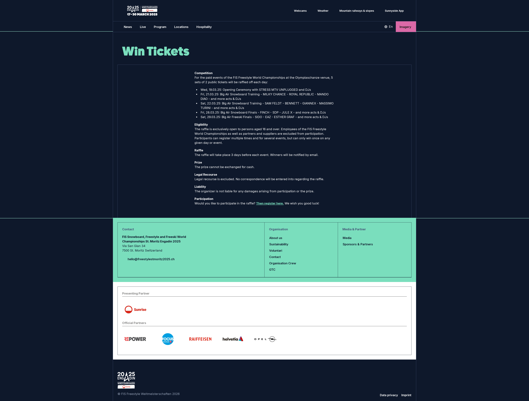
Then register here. (270, 203)
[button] (143, 27)
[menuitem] (128, 27)
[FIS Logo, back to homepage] (142, 11)
